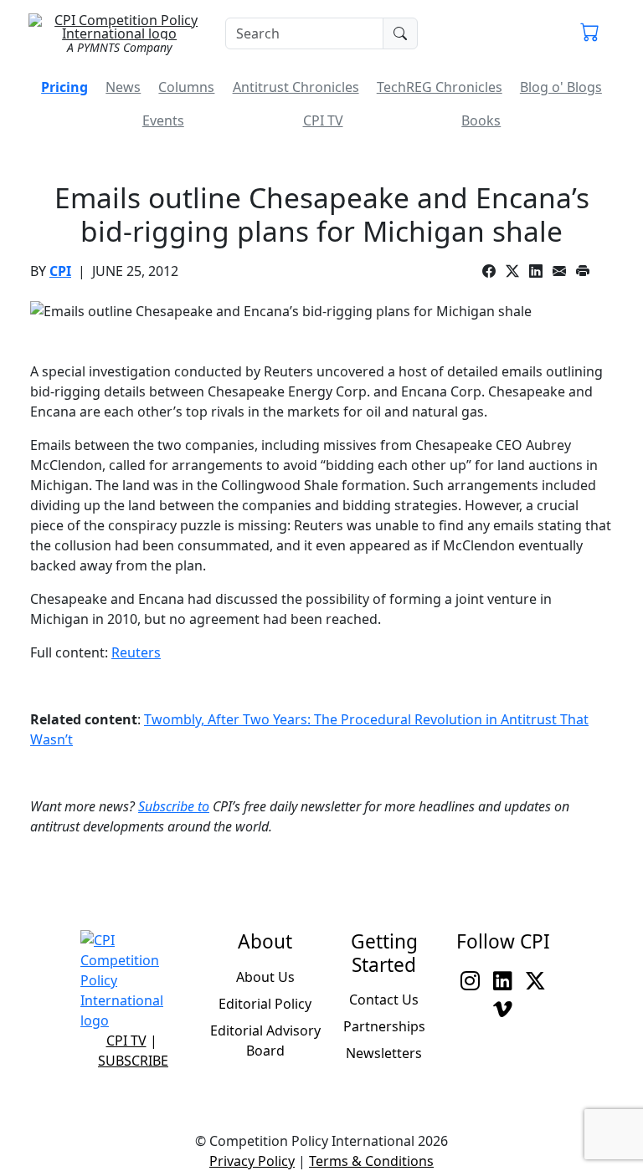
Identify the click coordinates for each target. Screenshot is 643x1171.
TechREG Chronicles (439, 87)
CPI (60, 271)
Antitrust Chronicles (296, 87)
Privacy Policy (252, 1161)
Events (163, 120)
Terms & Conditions (371, 1161)
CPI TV (323, 120)
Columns (186, 87)
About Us (265, 977)
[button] (589, 33)
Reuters (136, 652)
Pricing (64, 87)
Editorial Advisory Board (265, 1040)
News (123, 87)
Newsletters (384, 1053)
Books (481, 120)
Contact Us (384, 999)
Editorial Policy (265, 1004)
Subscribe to (173, 806)
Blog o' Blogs (561, 87)
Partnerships (384, 1026)
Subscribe (133, 1060)
